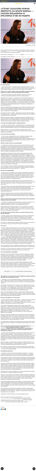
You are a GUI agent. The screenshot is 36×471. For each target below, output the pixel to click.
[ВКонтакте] (1, 409)
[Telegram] (3, 409)
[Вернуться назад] (2, 468)
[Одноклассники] (2, 409)
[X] (5, 409)
